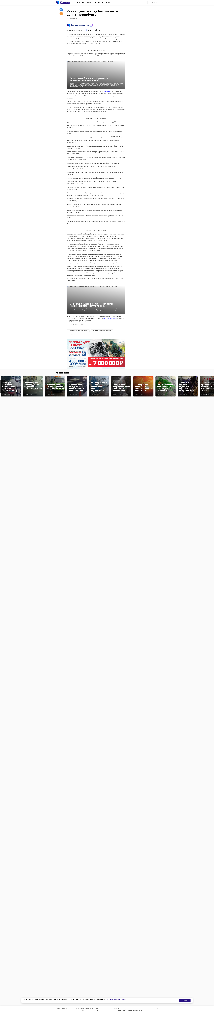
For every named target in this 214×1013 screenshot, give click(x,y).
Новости (80, 2)
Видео (89, 2)
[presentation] (2, 386)
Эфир (108, 2)
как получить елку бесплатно (78, 330)
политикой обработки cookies (116, 999)
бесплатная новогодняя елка (102, 330)
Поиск (154, 2)
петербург (72, 334)
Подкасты (99, 2)
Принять (184, 1000)
